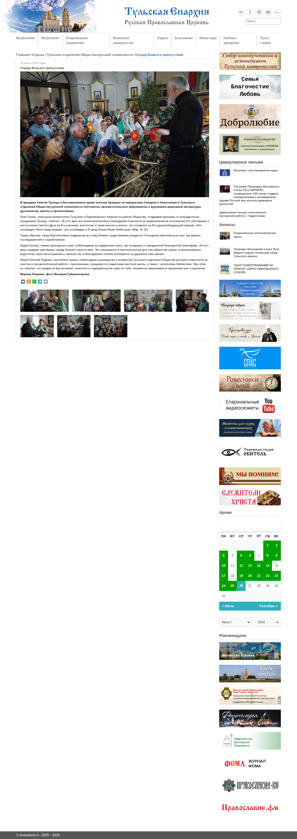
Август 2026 (250, 525)
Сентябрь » (268, 606)
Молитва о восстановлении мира (256, 170)
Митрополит (50, 38)
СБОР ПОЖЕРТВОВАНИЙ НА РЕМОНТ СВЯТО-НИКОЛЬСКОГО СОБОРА (256, 269)
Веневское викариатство (123, 40)
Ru (277, 12)
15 (268, 565)
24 (223, 586)
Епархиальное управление (77, 40)
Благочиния (184, 38)
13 (250, 565)
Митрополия (25, 38)
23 (276, 575)
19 (241, 575)
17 (223, 575)
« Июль (228, 606)
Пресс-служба (265, 40)
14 (259, 565)
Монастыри (208, 38)
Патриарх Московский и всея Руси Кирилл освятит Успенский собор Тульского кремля (256, 252)
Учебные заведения (231, 40)
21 (259, 575)
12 (241, 565)
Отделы (162, 38)
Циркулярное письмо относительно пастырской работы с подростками (242, 214)
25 (232, 586)
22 (268, 575)
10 (223, 565)
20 (250, 575)
